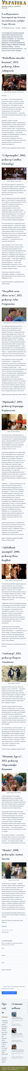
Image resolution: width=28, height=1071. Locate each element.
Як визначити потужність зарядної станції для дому (18, 1050)
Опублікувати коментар (9, 992)
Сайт (3, 962)
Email (3, 955)
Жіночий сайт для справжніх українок (11, 7)
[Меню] (25, 4)
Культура (24, 28)
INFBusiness (21, 1069)
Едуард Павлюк (16, 1036)
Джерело (4, 926)
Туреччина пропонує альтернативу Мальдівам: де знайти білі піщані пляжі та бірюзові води (18, 1019)
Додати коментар (6, 969)
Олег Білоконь (16, 1020)
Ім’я (3, 948)
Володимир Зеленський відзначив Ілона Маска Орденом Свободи (17, 1035)
